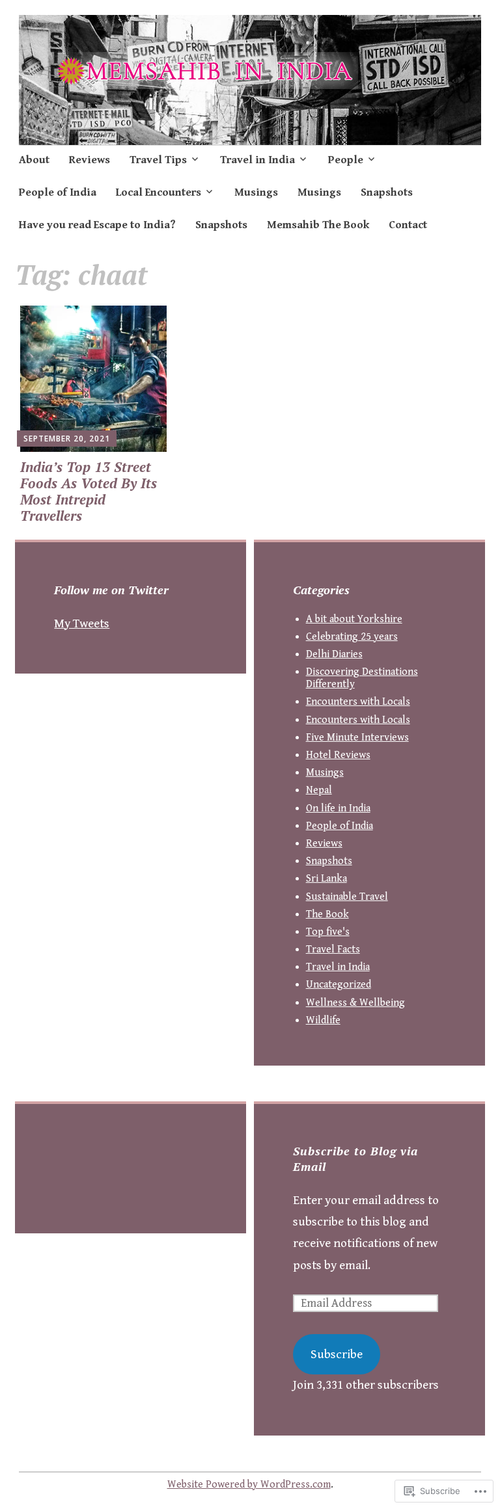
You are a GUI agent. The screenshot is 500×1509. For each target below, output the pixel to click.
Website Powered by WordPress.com (249, 1484)
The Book (327, 914)
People (345, 159)
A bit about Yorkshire (354, 619)
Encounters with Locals (358, 702)
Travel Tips (158, 159)
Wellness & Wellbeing (355, 1003)
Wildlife (323, 1020)
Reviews (89, 159)
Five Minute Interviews (357, 737)
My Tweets (81, 623)
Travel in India (257, 159)
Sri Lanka (326, 879)
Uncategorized (338, 984)
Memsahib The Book (318, 224)
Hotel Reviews (338, 755)
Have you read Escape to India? (97, 224)
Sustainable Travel (347, 897)
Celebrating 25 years (352, 637)
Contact (408, 224)
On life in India (338, 808)
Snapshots (387, 192)
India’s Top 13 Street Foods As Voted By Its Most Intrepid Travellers (88, 491)
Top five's (328, 932)
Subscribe (337, 1354)
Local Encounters (158, 192)
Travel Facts (333, 949)
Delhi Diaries (334, 654)
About (34, 159)
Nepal (319, 790)
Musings (256, 192)
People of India (57, 192)
